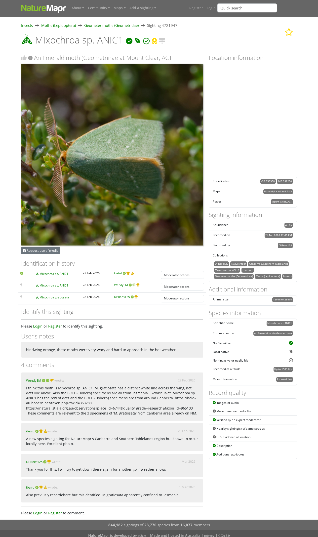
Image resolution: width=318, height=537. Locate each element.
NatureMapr (238, 263)
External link (284, 379)
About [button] (76, 8)
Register (196, 8)
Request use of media (42, 250)
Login (211, 8)
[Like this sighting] (24, 57)
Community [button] (97, 8)
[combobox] (257, 7)
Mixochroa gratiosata (54, 297)
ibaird (118, 273)
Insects (27, 25)
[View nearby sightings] (162, 40)
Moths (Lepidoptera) (58, 25)
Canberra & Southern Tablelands (268, 263)
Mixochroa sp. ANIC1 (54, 274)
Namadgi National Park (278, 191)
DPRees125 (122, 297)
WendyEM (121, 285)
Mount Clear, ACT (282, 201)
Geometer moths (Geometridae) (111, 25)
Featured (247, 270)
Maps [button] (118, 8)
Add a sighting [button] (141, 8)
